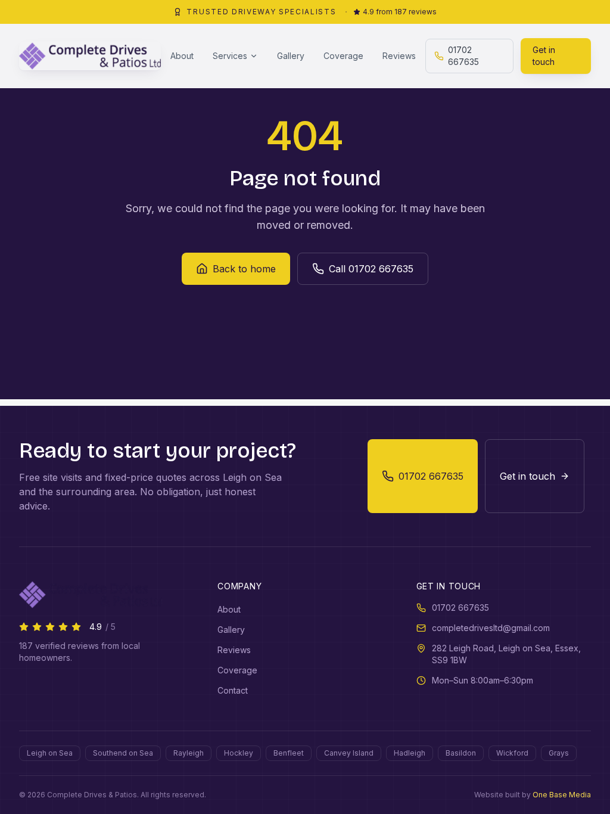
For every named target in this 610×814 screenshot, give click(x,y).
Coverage (343, 56)
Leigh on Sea (50, 752)
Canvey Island (349, 752)
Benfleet (288, 752)
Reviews (399, 56)
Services (230, 56)
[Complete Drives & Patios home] (90, 56)
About (182, 56)
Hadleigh (409, 752)
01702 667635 (463, 56)
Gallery (290, 56)
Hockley (238, 752)
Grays (559, 752)
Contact (232, 690)
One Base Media (562, 794)
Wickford (512, 752)
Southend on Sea (123, 752)
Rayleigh (188, 752)
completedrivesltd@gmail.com (491, 628)
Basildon (461, 752)
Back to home (244, 269)
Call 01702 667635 (371, 269)
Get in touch (544, 56)
